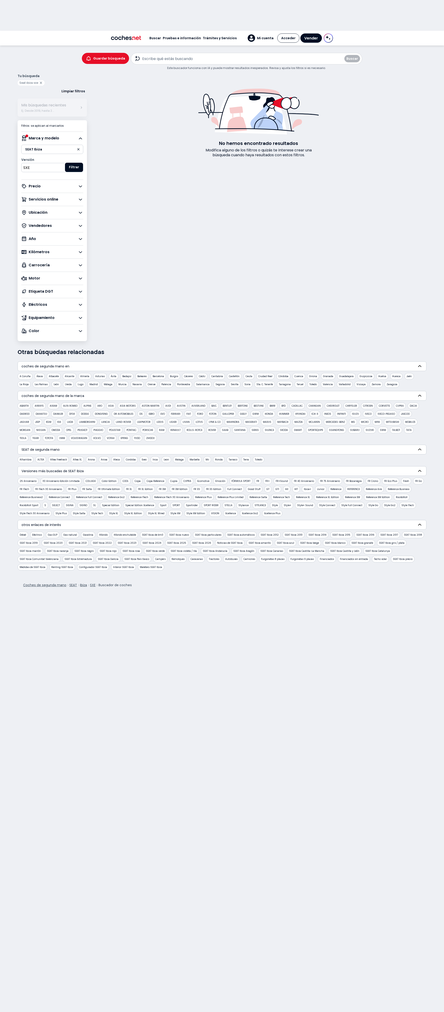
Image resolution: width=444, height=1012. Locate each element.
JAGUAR (24, 422)
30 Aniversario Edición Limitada (61, 481)
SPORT (176, 505)
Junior (320, 489)
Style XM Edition (195, 513)
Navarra (137, 384)
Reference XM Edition (378, 497)
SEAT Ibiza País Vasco (136, 559)
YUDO (137, 438)
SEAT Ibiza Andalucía (215, 551)
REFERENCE (353, 489)
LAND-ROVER (123, 422)
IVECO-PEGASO (386, 414)
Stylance (243, 505)
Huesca (396, 376)
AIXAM (53, 406)
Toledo (313, 384)
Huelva (382, 376)
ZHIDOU (150, 438)
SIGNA (70, 505)
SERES (255, 430)
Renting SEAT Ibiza (62, 567)
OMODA (56, 430)
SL (94, 505)
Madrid (93, 384)
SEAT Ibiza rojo (108, 551)
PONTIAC (131, 430)
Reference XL (303, 497)
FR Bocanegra (354, 481)
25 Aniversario (28, 481)
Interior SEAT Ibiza (123, 567)
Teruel (300, 384)
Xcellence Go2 (250, 513)
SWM (383, 430)
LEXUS (160, 422)
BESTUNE (259, 406)
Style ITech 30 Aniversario (34, 513)
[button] (260, 38)
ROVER (212, 430)
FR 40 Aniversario (304, 481)
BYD (283, 406)
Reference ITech (139, 497)
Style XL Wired (156, 513)
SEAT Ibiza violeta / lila (184, 551)
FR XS (197, 489)
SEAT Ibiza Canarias (271, 551)
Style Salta (79, 513)
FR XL (129, 489)
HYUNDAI (300, 414)
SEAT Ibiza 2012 (270, 535)
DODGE (85, 414)
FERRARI (175, 414)
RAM (161, 430)
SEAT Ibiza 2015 (341, 535)
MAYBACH (282, 422)
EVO (162, 414)
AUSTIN (181, 406)
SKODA (284, 430)
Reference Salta (258, 497)
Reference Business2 (31, 497)
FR (257, 481)
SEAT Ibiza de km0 (152, 535)
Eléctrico (37, 535)
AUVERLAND (198, 406)
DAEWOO (25, 414)
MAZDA (298, 422)
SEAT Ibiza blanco (335, 543)
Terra (246, 459)
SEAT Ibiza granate (362, 543)
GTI (277, 489)
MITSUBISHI (392, 422)
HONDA (269, 414)
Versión (27, 159)
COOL (126, 481)
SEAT (73, 585)
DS (141, 414)
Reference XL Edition (327, 497)
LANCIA (105, 422)
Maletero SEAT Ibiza (151, 567)
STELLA (228, 505)
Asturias (100, 376)
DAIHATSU (41, 414)
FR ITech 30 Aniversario (48, 489)
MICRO (365, 422)
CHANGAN (315, 406)
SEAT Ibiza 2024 (151, 543)
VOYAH (110, 438)
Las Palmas (41, 384)
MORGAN (25, 430)
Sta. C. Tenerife (264, 384)
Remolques (178, 559)
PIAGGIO (98, 430)
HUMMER (284, 414)
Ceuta (249, 376)
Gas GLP (52, 535)
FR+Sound (282, 481)
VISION (215, 513)
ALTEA (40, 459)
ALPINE (87, 406)
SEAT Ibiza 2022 (102, 543)
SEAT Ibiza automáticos (241, 535)
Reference (335, 489)
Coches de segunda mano (44, 585)
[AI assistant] (328, 38)
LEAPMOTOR (144, 422)
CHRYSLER (351, 406)
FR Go (418, 481)
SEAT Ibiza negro (84, 551)
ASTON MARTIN (150, 406)
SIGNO (83, 505)
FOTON (212, 414)
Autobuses (231, 559)
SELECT (56, 505)
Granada (328, 376)
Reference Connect (59, 497)
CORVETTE (384, 406)
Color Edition (109, 481)
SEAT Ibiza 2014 (317, 535)
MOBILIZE (410, 422)
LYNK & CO (215, 422)
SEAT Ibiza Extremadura (78, 559)
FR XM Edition (180, 489)
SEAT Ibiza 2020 (53, 543)
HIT (296, 489)
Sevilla (234, 384)
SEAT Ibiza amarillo (260, 543)
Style (275, 505)
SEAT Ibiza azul (285, 543)
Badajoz (126, 376)
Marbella (195, 459)
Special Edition (110, 505)
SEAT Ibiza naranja (57, 551)
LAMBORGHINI (87, 422)
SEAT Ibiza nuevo (179, 535)
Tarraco (233, 459)
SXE (93, 585)
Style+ (287, 505)
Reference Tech (281, 497)
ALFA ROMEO (70, 406)
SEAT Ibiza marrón (30, 551)
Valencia (328, 384)
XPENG (124, 438)
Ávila (113, 376)
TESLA (23, 438)
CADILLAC (297, 406)
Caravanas (197, 559)
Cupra (173, 481)
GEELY (243, 414)
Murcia (122, 384)
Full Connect (234, 489)
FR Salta (87, 489)
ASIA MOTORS (128, 406)
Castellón (234, 376)
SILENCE (269, 430)
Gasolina (88, 535)
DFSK (72, 414)
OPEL (68, 430)
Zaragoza (392, 384)
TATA (409, 430)
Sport (163, 505)
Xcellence (230, 513)
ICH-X (314, 414)
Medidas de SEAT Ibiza (32, 567)
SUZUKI (370, 430)
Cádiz (202, 376)
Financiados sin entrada (354, 559)
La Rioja (24, 384)
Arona (91, 459)
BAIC (214, 406)
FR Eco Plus (390, 481)
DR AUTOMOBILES (123, 414)
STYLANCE (260, 505)
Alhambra (25, 459)
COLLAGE (91, 481)
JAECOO (405, 414)
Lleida (68, 384)
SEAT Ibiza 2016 (365, 535)
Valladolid (345, 384)
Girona (313, 376)
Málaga (108, 384)
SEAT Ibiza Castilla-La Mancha (306, 551)
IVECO (368, 414)
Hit (286, 489)
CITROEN (368, 406)
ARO (99, 406)
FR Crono (373, 481)
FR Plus (72, 489)
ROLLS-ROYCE (194, 430)
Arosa (104, 459)
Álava (40, 376)
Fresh (406, 481)
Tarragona (285, 384)
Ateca (116, 459)
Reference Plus (203, 497)
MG (353, 422)
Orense (151, 384)
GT (267, 489)
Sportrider (192, 505)
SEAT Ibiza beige (309, 543)
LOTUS (199, 422)
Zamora (376, 384)
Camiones (249, 559)
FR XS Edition (213, 489)
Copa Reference (155, 481)
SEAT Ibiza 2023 (127, 543)
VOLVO (97, 438)
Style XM (175, 513)
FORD (200, 414)
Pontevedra (183, 384)
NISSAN (41, 430)
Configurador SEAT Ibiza (93, 567)
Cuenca (298, 376)
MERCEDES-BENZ (335, 422)
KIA (59, 422)
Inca (155, 459)
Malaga (179, 459)
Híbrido (103, 535)
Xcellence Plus (272, 513)
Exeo (144, 459)
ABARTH (24, 406)
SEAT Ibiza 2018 (413, 535)
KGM (48, 422)
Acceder (288, 38)
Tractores (214, 559)
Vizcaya (361, 384)
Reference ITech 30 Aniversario (171, 497)
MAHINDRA (233, 422)
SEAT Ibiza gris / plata (391, 543)
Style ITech (407, 505)
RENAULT (175, 430)
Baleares (142, 376)
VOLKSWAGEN (79, 438)
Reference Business (398, 489)
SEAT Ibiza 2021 (78, 543)
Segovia (220, 384)
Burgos (174, 376)
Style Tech (97, 513)
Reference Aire (374, 489)
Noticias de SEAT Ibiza (230, 543)
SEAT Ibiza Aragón (243, 551)
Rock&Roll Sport (29, 505)
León (56, 384)
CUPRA (400, 406)
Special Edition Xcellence (139, 505)
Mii (207, 459)
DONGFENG (101, 414)
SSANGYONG (336, 430)
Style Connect (327, 505)
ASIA (111, 406)
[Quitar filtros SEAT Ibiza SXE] (42, 83)
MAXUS (267, 422)
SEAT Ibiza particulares (208, 535)
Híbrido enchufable (125, 535)
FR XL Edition (145, 489)
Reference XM (352, 497)
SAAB (225, 430)
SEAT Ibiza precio (403, 559)
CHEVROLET (333, 406)
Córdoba (283, 376)
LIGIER (173, 422)
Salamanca (203, 384)
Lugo (80, 384)
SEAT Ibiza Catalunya (377, 551)
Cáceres (188, 376)
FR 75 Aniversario (330, 481)
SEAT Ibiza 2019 (29, 543)
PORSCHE (147, 430)
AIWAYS (39, 406)
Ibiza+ (307, 489)
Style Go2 (389, 505)
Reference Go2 (116, 497)
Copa (138, 481)
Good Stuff (254, 489)
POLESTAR (114, 430)
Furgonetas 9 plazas (302, 559)
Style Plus (61, 513)
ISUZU (355, 414)
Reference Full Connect (89, 497)
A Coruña (25, 376)
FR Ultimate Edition (109, 489)
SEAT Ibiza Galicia (108, 559)
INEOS (327, 414)
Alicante (69, 376)
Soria (247, 384)
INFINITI (341, 414)
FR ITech (24, 489)
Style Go (373, 505)
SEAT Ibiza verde (155, 551)
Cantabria (217, 376)
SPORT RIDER (211, 505)
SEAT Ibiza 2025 (176, 543)
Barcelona (158, 376)
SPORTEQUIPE (315, 430)
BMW (272, 406)
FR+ (267, 481)
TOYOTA (49, 438)
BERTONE (243, 406)
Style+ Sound (305, 505)
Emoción (220, 481)
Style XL (113, 513)
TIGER (35, 438)
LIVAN (186, 422)
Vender (311, 38)
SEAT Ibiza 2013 (293, 535)
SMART (298, 430)
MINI (377, 422)
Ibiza (83, 585)
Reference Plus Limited (231, 497)
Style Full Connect (351, 505)
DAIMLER (58, 414)
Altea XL (77, 459)
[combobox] (52, 167)
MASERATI (251, 422)
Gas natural (70, 535)
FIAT (188, 414)
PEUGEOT (82, 430)
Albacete (54, 376)
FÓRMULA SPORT (240, 481)
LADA (70, 422)
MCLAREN (314, 422)
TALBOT (396, 430)
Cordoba (131, 459)
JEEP (37, 422)
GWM (256, 414)
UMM (62, 438)
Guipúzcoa (366, 376)
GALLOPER (228, 414)
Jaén (409, 376)
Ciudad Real (265, 376)
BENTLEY (227, 406)
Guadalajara (346, 376)
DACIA (413, 406)
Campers (160, 559)
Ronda (219, 459)
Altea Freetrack (58, 459)
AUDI (168, 406)
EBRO (151, 414)
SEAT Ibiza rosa (131, 551)
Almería (84, 376)
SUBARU (355, 430)
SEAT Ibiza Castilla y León (344, 551)
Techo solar (380, 559)
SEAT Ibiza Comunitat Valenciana (39, 559)
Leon (166, 459)
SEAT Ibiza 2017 (389, 535)
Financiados (327, 559)
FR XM (162, 489)
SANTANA (240, 430)
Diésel (23, 535)
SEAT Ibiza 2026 (201, 543)
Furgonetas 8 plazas (272, 559)
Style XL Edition (133, 513)
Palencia (166, 384)
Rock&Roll (401, 497)
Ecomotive (203, 481)
